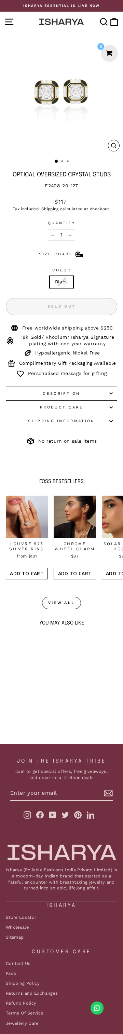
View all (61, 603)
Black (61, 281)
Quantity (62, 223)
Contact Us (18, 963)
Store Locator (21, 917)
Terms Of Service (24, 1013)
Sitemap (15, 937)
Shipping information (61, 421)
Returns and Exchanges (32, 993)
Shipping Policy (23, 983)
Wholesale (17, 927)
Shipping (50, 208)
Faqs (11, 973)
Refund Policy (21, 1003)
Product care (61, 407)
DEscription (61, 393)
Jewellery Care (22, 1023)
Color (61, 270)
